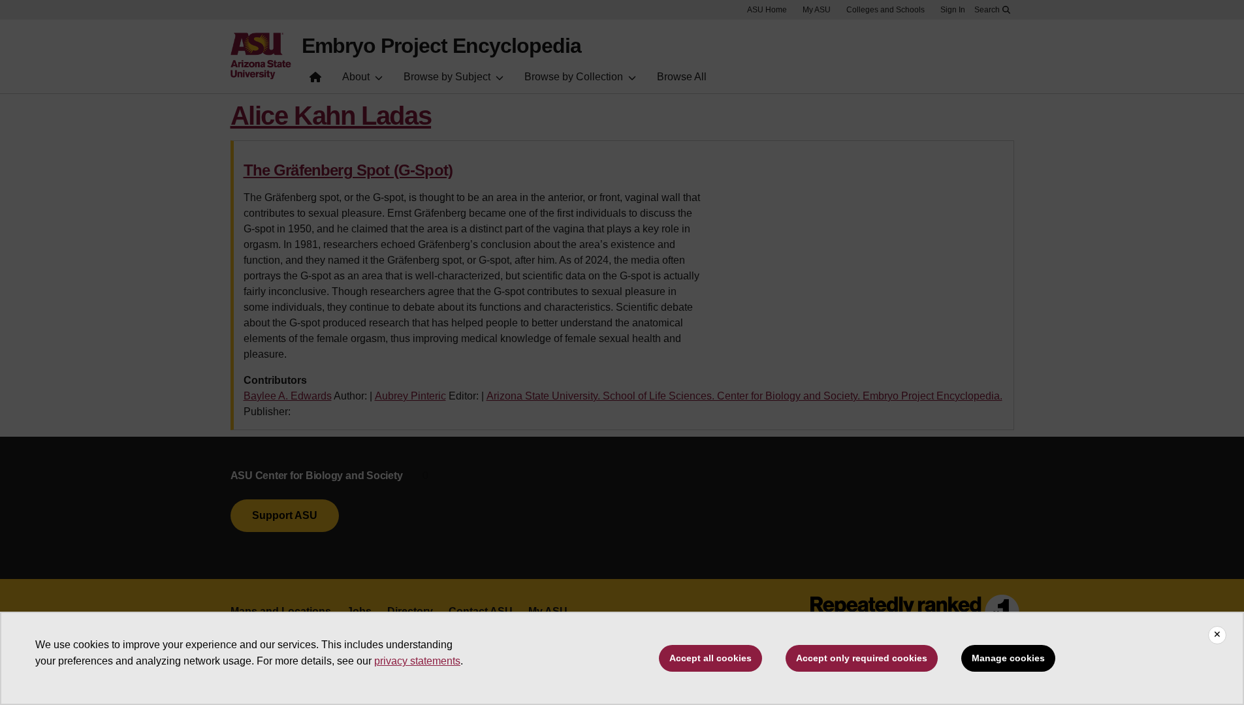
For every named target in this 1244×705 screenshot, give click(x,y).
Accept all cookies (710, 658)
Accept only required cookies (861, 658)
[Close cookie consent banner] (1217, 635)
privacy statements (417, 660)
